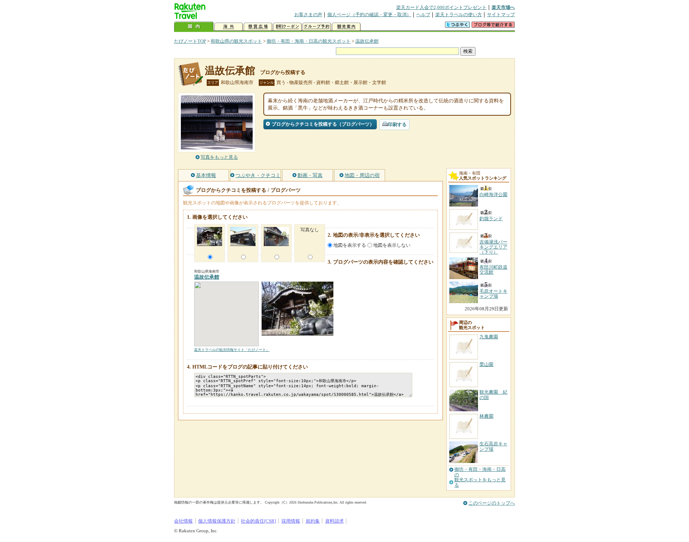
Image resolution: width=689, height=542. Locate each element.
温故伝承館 (367, 41)
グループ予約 (317, 27)
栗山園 (486, 364)
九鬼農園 (488, 336)
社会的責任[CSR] (258, 521)
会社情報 (183, 521)
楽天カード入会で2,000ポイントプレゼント (441, 7)
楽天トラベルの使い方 (458, 14)
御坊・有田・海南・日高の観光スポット (309, 41)
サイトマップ (501, 14)
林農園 (486, 416)
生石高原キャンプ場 (493, 446)
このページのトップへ (491, 503)
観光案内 (346, 27)
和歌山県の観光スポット (236, 41)
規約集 (313, 521)
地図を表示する (349, 245)
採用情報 (290, 521)
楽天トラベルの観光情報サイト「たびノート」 (231, 350)
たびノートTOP (190, 41)
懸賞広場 (258, 27)
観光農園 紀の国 (493, 394)
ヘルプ (423, 14)
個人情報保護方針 (216, 521)
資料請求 (334, 521)
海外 (228, 27)
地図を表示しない (392, 245)
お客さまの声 (308, 14)
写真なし (309, 229)
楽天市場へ (503, 7)
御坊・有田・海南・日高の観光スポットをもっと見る (480, 477)
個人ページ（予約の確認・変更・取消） (369, 14)
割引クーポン (287, 27)
